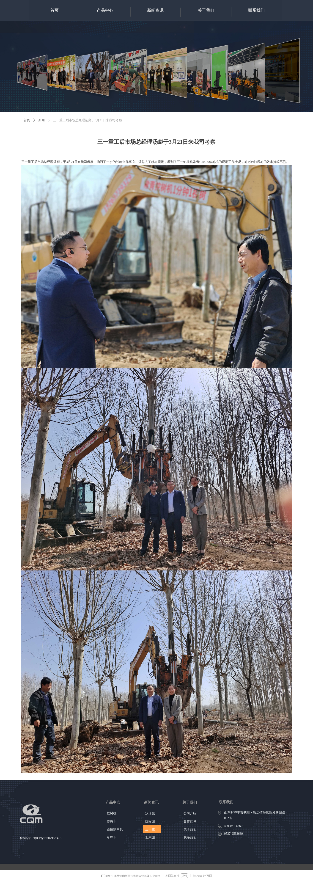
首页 (27, 120)
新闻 (41, 120)
